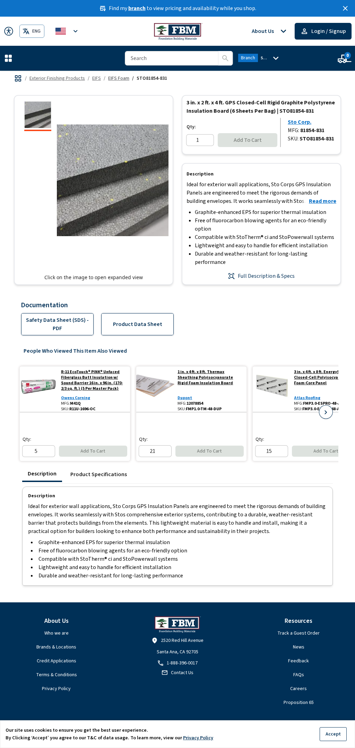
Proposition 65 (299, 702)
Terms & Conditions (56, 674)
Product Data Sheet (137, 324)
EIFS (96, 78)
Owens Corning (75, 398)
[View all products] (18, 78)
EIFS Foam (118, 78)
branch (137, 8)
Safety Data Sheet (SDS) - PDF (57, 324)
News (298, 647)
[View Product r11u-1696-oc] (39, 389)
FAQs (298, 674)
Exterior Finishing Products (57, 78)
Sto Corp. (299, 122)
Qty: (191, 126)
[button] (10, 58)
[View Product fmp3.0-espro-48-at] (272, 389)
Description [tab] (42, 474)
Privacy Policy (56, 688)
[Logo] (178, 31)
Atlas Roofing (307, 398)
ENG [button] (36, 31)
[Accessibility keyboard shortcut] (8, 31)
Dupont (185, 398)
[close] (345, 8)
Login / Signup (328, 31)
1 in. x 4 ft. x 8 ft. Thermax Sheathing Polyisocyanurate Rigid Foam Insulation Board (205, 377)
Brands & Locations (56, 647)
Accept (333, 734)
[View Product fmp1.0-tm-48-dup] (155, 389)
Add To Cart (248, 140)
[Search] (225, 58)
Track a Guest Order (298, 633)
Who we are (56, 633)
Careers (298, 688)
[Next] (326, 412)
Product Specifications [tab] (98, 474)
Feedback (298, 660)
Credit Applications (56, 660)
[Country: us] (67, 31)
